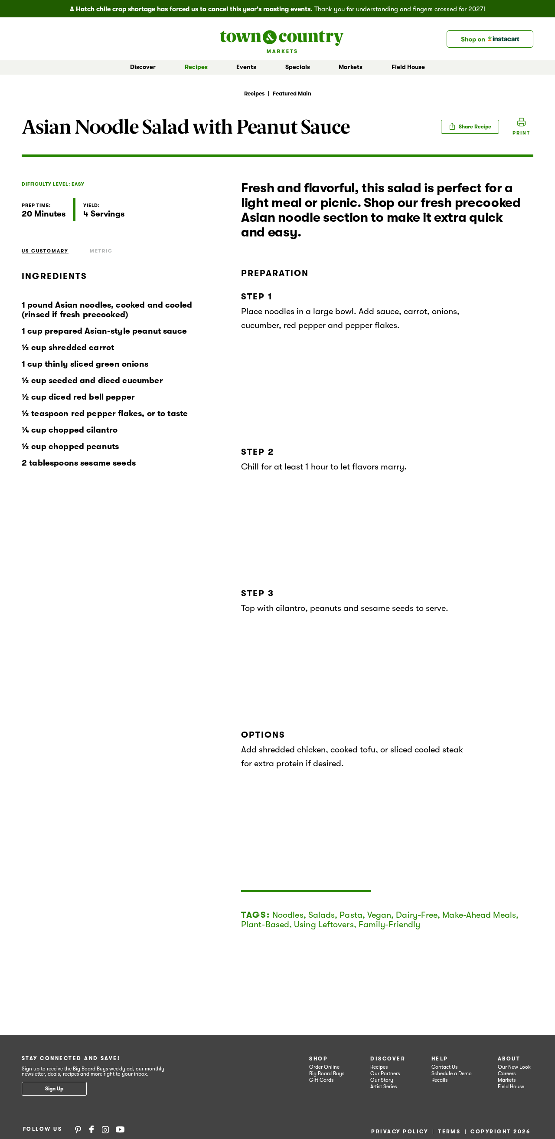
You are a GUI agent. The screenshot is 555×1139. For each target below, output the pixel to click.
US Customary (45, 251)
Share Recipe (474, 127)
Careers (507, 1073)
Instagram (105, 1129)
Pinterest (78, 1129)
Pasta (351, 915)
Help (439, 1059)
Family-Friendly (390, 924)
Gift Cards (321, 1080)
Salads (321, 915)
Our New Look (514, 1067)
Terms (449, 1132)
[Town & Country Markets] (282, 38)
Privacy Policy (399, 1132)
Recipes (196, 66)
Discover (387, 1059)
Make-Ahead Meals (479, 915)
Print (521, 133)
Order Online (324, 1067)
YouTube (120, 1129)
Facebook (91, 1129)
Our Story (381, 1080)
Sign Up (54, 1089)
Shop (318, 1059)
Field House (408, 66)
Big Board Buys (326, 1073)
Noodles (288, 915)
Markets (507, 1080)
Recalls (439, 1080)
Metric (101, 251)
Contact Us (444, 1067)
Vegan (379, 915)
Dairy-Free (416, 915)
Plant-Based (265, 924)
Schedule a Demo (451, 1073)
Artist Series (383, 1086)
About (509, 1059)
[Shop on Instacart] (490, 39)
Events (246, 66)
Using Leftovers (324, 924)
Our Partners (385, 1073)
